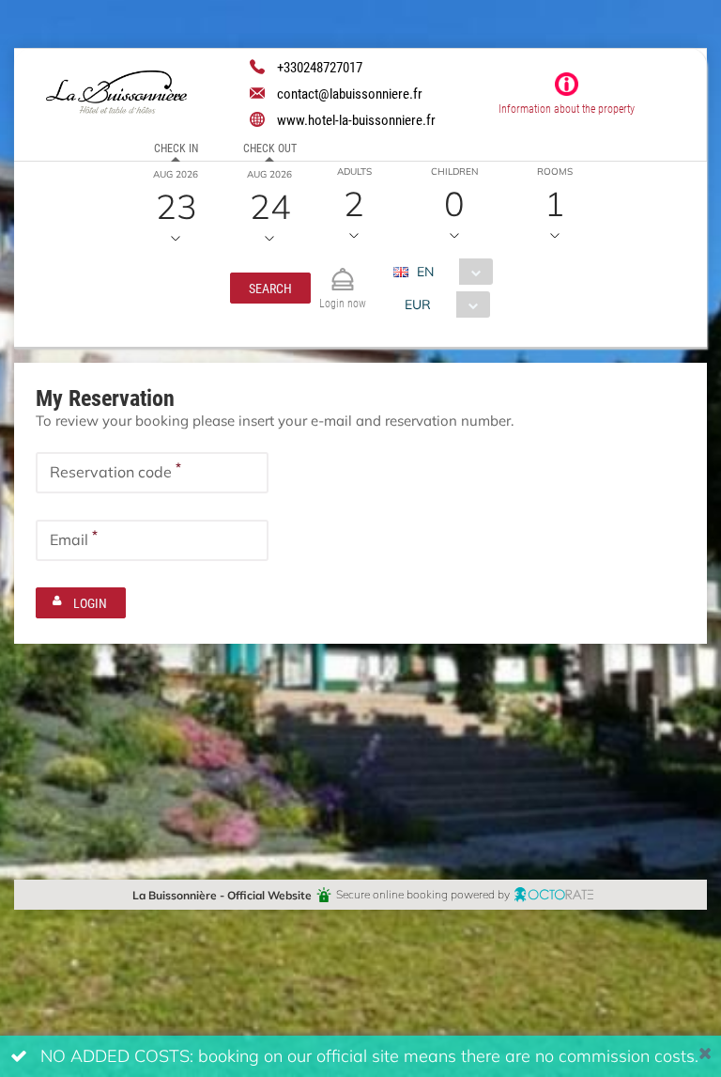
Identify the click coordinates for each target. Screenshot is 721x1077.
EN (425, 271)
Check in (176, 147)
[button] (270, 288)
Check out (270, 147)
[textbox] (152, 472)
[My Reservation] (342, 271)
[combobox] (450, 271)
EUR (418, 304)
